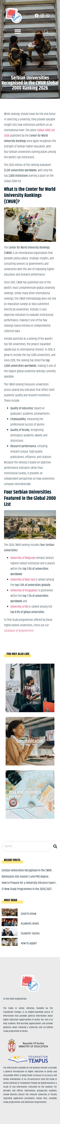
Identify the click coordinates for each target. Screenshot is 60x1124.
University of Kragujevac (24, 590)
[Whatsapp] (48, 15)
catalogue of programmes (18, 630)
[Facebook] (37, 15)
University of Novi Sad (22, 579)
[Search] (55, 846)
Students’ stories (30, 933)
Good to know (28, 913)
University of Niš (19, 606)
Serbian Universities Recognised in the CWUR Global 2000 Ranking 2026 (27, 873)
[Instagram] (42, 15)
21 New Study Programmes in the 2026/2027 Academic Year (27, 891)
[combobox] (27, 846)
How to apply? (29, 943)
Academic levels (30, 923)
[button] (17, 31)
